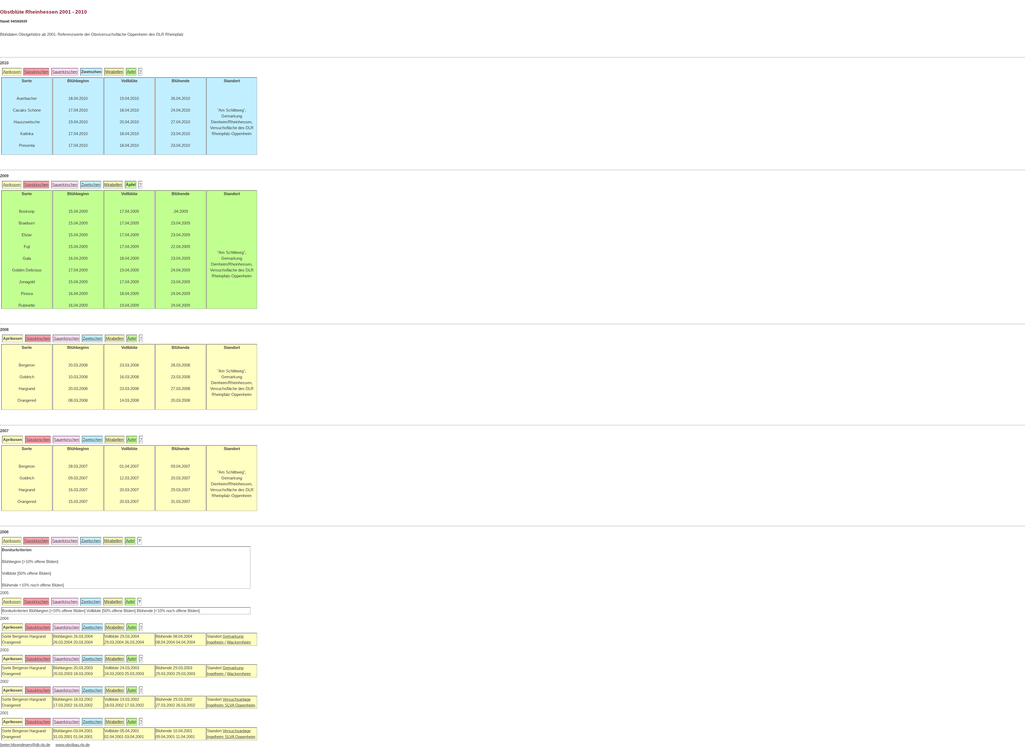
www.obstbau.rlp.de (73, 745)
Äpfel (131, 72)
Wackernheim (239, 642)
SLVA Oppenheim (240, 705)
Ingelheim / (216, 642)
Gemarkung (233, 636)
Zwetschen (90, 185)
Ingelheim (216, 705)
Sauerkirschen (64, 72)
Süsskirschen (36, 72)
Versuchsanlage (237, 699)
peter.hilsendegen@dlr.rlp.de (25, 745)
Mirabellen (114, 72)
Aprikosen (12, 72)
